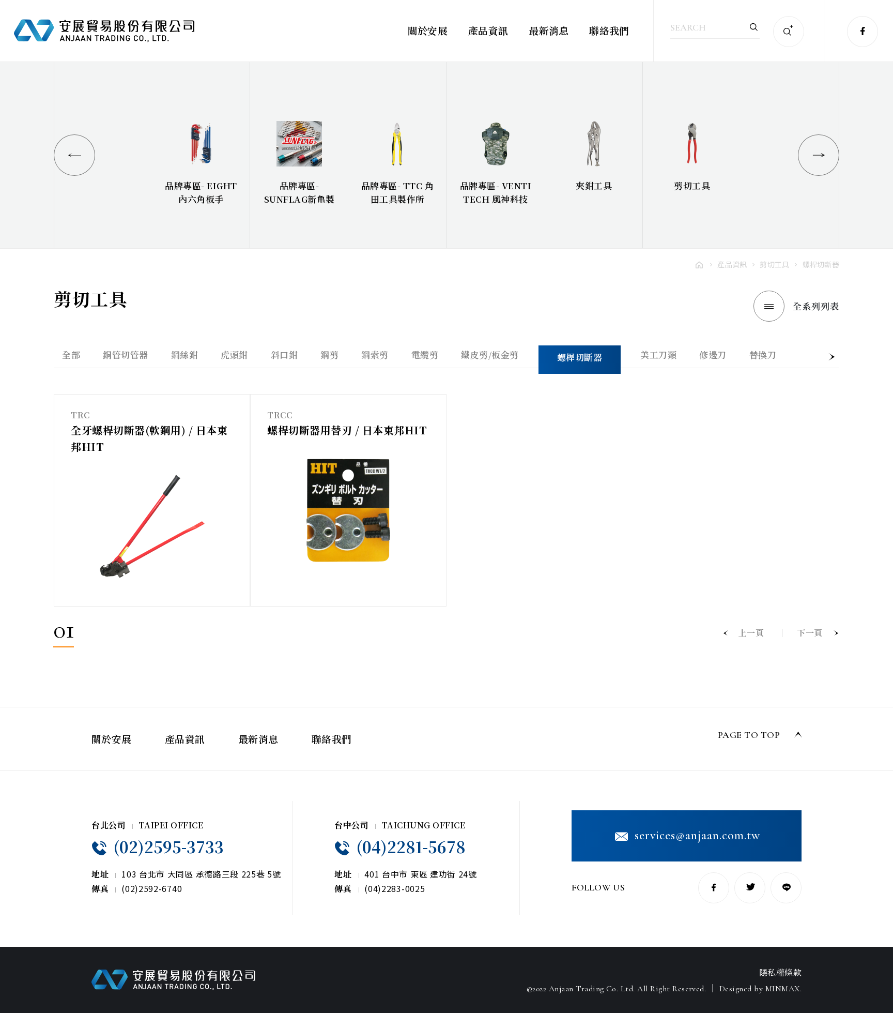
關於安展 (428, 30)
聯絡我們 (609, 30)
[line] (786, 887)
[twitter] (749, 887)
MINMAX (782, 989)
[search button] (788, 32)
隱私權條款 (780, 972)
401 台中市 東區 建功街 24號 (420, 874)
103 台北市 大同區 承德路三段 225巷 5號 (201, 874)
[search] (753, 26)
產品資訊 (488, 30)
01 (63, 632)
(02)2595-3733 (166, 846)
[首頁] (700, 264)
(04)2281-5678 (409, 846)
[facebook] (862, 31)
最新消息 (548, 30)
